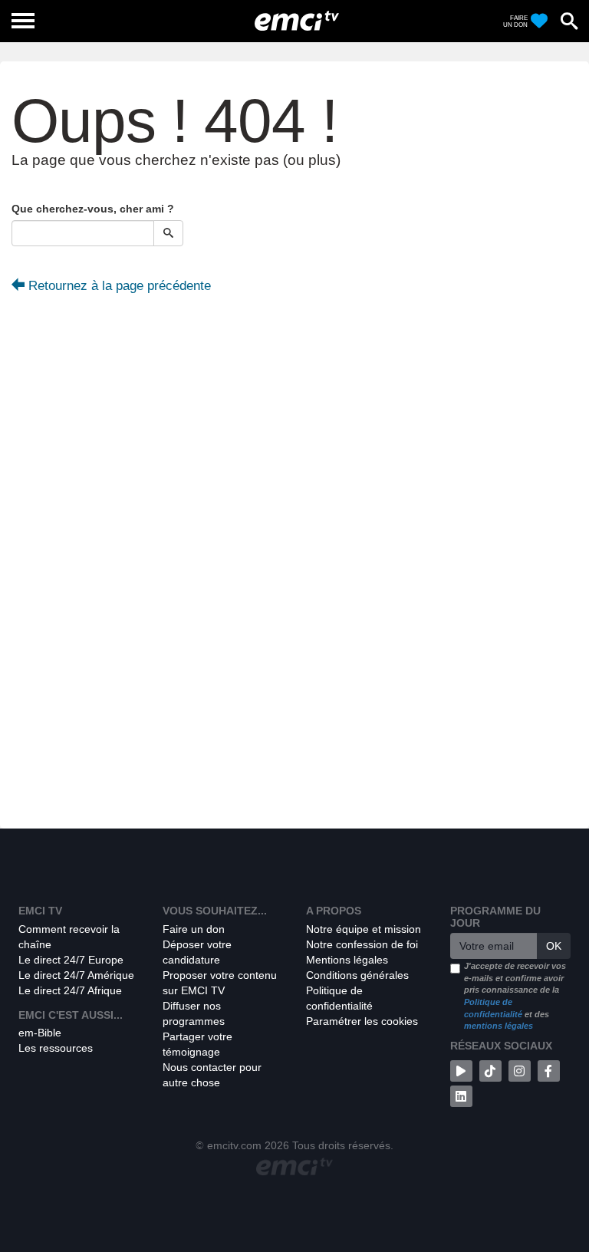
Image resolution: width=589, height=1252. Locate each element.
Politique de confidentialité (339, 998)
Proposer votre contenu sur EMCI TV (220, 983)
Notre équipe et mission (363, 929)
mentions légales (498, 1025)
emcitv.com (234, 1145)
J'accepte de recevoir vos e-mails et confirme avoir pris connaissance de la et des (515, 996)
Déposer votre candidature (197, 952)
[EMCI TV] (297, 19)
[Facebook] (549, 1071)
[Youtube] (461, 1071)
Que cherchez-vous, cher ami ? (93, 209)
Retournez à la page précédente (118, 285)
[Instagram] (519, 1071)
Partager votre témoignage (197, 1044)
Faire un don (194, 929)
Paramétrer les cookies (362, 1021)
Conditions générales (357, 975)
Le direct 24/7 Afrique (70, 990)
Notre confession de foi (362, 944)
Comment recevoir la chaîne (69, 937)
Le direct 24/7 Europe (70, 960)
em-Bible (39, 1032)
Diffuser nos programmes (194, 1013)
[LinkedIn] (461, 1096)
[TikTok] (490, 1071)
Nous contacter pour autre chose (212, 1075)
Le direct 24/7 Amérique (76, 975)
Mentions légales (347, 960)
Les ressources (55, 1048)
